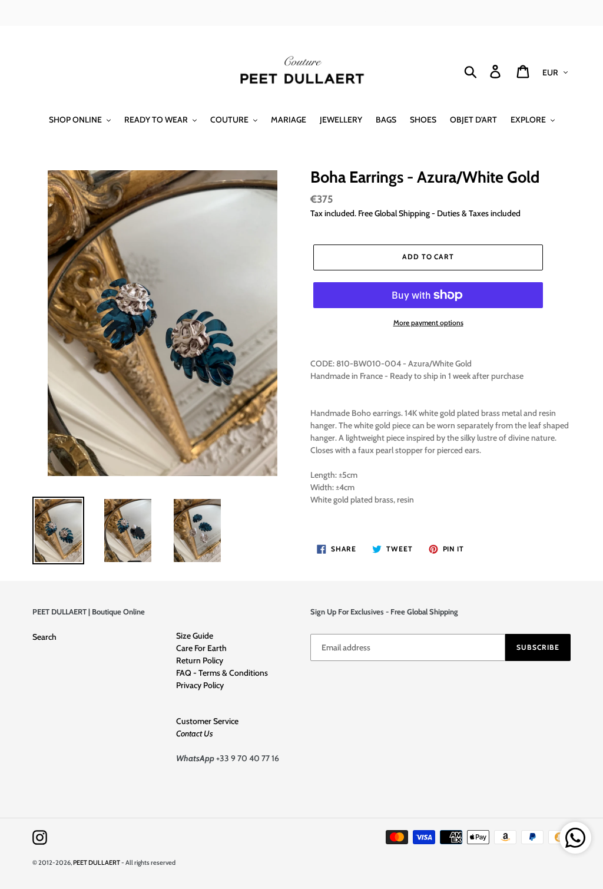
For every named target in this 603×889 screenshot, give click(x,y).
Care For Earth (201, 648)
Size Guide (194, 635)
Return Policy (199, 660)
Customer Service (207, 721)
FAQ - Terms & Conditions (222, 672)
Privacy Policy (200, 685)
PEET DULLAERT (96, 862)
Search (44, 637)
